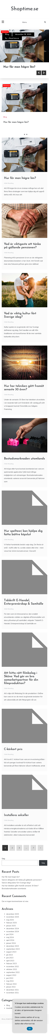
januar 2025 (11, 930)
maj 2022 (10, 985)
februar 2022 (11, 988)
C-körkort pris (13, 753)
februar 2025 (11, 927)
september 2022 (13, 977)
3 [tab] (26, 138)
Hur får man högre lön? (16, 127)
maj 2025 (10, 924)
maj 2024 (10, 942)
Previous (38, 77)
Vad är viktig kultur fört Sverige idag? (16, 887)
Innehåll (9, 1013)
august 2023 (11, 956)
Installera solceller (16, 819)
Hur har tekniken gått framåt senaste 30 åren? (20, 890)
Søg (3, 863)
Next (44, 77)
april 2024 (10, 945)
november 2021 (12, 997)
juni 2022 (9, 983)
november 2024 (12, 936)
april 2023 (10, 965)
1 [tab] (22, 138)
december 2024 (12, 933)
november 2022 (12, 971)
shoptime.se (14, 38)
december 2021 (12, 994)
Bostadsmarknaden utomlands (24, 463)
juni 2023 (9, 962)
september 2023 (13, 953)
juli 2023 (9, 959)
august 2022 (11, 980)
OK (30, 1029)
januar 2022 (11, 991)
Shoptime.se (24, 9)
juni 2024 (9, 939)
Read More (14, 77)
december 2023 (12, 950)
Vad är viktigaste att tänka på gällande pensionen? (22, 884)
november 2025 (12, 921)
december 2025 (12, 918)
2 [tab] (24, 138)
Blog (7, 34)
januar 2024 (11, 948)
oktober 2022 (11, 974)
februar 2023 (11, 968)
